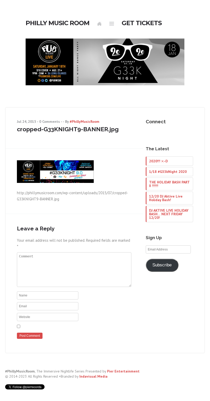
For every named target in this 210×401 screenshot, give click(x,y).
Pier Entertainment (123, 371)
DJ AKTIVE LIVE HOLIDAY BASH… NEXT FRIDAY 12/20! (168, 214)
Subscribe (162, 265)
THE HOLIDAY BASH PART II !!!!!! (169, 184)
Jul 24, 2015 (26, 121)
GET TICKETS (142, 23)
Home (99, 24)
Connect (156, 121)
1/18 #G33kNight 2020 (168, 171)
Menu (111, 24)
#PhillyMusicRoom (84, 121)
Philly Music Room (57, 23)
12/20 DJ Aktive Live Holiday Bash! (166, 198)
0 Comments (49, 121)
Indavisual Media (93, 376)
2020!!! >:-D (158, 161)
